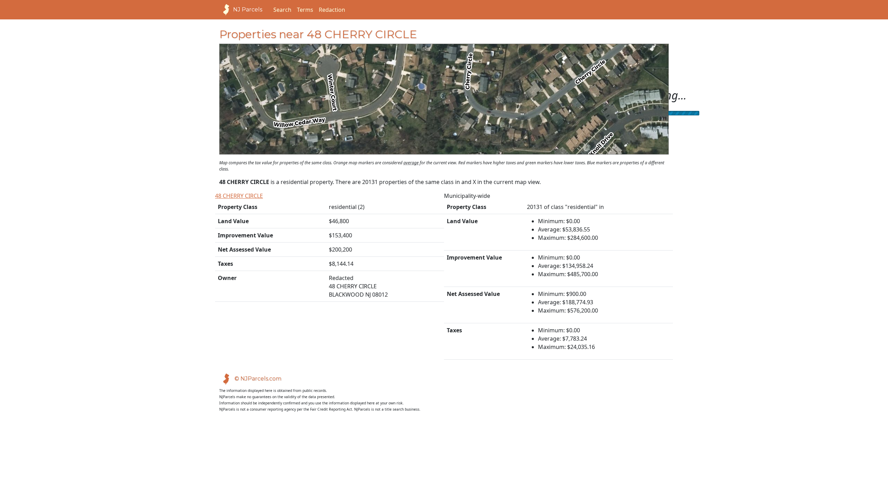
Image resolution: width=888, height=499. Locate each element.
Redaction (332, 10)
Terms (305, 10)
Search (282, 10)
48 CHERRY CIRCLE (239, 196)
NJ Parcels (247, 9)
